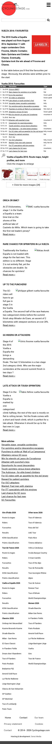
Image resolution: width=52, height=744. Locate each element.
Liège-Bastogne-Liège (11, 683)
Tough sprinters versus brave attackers (23, 126)
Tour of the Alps (34, 563)
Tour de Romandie (35, 568)
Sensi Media (36, 736)
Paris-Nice (32, 537)
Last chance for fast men (18, 151)
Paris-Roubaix (8, 663)
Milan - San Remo (9, 638)
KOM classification (10, 537)
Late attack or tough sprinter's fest (21, 100)
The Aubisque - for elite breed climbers (20, 472)
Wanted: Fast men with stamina (20, 142)
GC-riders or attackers (17, 98)
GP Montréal (7, 699)
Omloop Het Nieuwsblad (12, 623)
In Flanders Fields (9, 648)
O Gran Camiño (34, 558)
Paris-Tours (7, 709)
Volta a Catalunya (35, 547)
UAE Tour (32, 532)
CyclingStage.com (17, 8)
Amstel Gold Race (9, 673)
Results (5, 532)
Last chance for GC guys (18, 148)
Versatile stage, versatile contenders (22, 103)
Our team (39, 717)
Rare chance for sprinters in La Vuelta (22, 92)
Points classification (10, 542)
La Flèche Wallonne (10, 678)
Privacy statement (13, 723)
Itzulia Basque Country (37, 552)
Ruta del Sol (33, 527)
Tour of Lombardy (9, 704)
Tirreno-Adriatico (35, 542)
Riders (5, 522)
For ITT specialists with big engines (21, 145)
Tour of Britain (34, 593)
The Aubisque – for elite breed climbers (23, 128)
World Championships (37, 598)
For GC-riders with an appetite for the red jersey (26, 131)
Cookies (39, 723)
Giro (30, 653)
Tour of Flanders (8, 658)
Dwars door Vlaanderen (11, 653)
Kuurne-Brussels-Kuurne (12, 628)
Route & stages (8, 517)
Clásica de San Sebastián (12, 688)
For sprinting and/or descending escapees (24, 106)
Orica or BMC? (14, 89)
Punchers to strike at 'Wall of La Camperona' (25, 109)
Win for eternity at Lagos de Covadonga (23, 114)
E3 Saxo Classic (8, 643)
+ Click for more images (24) (26, 184)
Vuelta (31, 648)
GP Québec (6, 693)
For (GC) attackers (15, 140)
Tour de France (34, 658)
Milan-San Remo (35, 613)
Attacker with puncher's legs (19, 120)
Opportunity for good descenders (20, 123)
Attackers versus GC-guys (18, 112)
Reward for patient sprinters (19, 134)
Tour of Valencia (34, 517)
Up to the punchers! (16, 95)
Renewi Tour (33, 588)
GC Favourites (8, 499)
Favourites (6, 527)
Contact (8, 730)
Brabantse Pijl (8, 668)
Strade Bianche (8, 633)
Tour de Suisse (34, 583)
